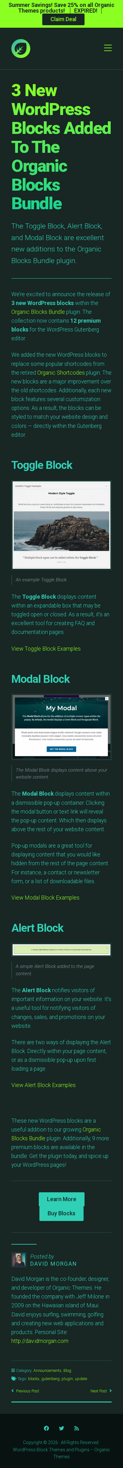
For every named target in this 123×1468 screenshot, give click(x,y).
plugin (67, 1378)
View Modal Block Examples (45, 898)
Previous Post (27, 1391)
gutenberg (50, 1378)
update (81, 1378)
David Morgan (53, 1264)
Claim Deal (63, 19)
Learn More (61, 1199)
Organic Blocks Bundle (38, 312)
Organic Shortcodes (61, 373)
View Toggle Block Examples (46, 649)
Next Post (99, 1391)
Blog (67, 1370)
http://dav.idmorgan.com (39, 1341)
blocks (33, 1378)
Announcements (47, 1370)
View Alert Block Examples (43, 1085)
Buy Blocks (61, 1213)
